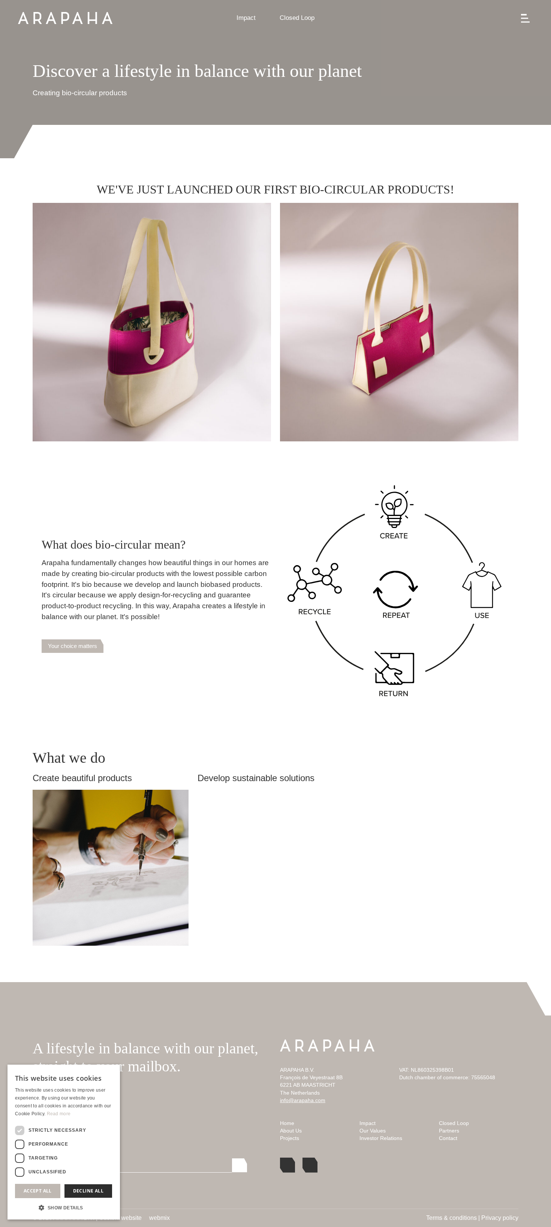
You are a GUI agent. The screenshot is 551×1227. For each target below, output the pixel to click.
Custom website (120, 1218)
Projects (289, 1138)
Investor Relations (380, 1138)
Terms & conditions (451, 1218)
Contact (448, 1138)
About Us (291, 1131)
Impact (246, 17)
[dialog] (63, 1142)
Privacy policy (499, 1218)
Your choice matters (72, 646)
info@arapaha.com (302, 1100)
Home (287, 1123)
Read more (59, 1113)
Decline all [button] (88, 1191)
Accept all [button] (38, 1191)
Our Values (372, 1131)
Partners (449, 1131)
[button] (63, 1207)
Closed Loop (297, 17)
